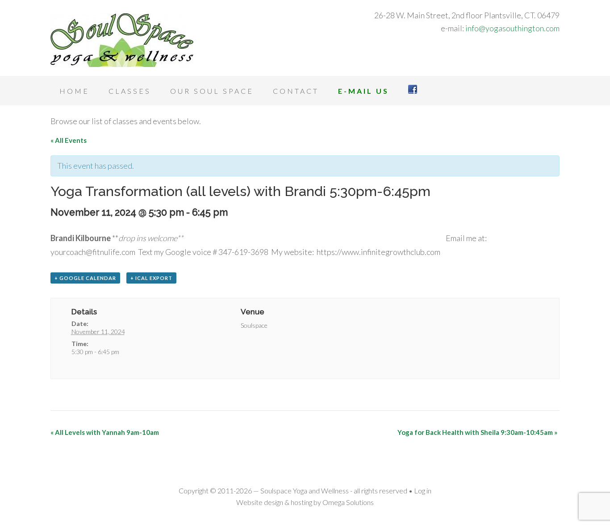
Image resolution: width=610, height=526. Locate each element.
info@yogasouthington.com (512, 28)
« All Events (68, 140)
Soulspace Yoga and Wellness (121, 40)
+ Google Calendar (85, 278)
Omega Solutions (348, 502)
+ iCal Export (151, 278)
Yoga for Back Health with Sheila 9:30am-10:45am (477, 432)
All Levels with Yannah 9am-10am (104, 432)
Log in (422, 490)
